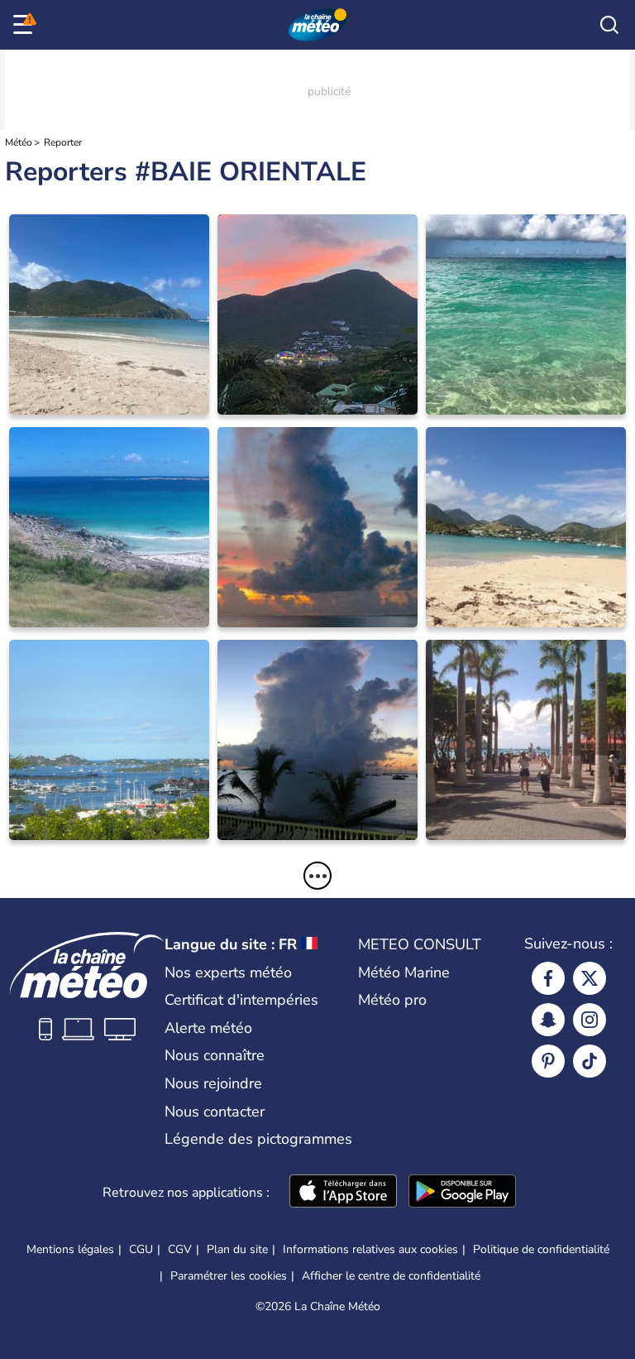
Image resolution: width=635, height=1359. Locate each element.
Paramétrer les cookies (228, 1276)
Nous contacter (215, 1111)
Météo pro (392, 1000)
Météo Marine (404, 972)
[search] (609, 25)
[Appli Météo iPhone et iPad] (343, 1192)
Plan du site (237, 1249)
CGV (180, 1249)
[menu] (25, 25)
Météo (18, 142)
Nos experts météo (228, 972)
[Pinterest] (548, 1061)
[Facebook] (548, 978)
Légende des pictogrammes (258, 1139)
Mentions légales (70, 1249)
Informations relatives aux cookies (370, 1249)
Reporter (63, 142)
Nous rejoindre (213, 1083)
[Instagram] (589, 1019)
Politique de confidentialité (541, 1249)
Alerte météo (208, 1028)
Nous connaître (215, 1055)
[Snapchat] (548, 1019)
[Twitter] (589, 978)
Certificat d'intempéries (241, 1000)
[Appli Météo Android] (462, 1192)
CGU (141, 1249)
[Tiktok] (589, 1061)
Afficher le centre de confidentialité (391, 1276)
